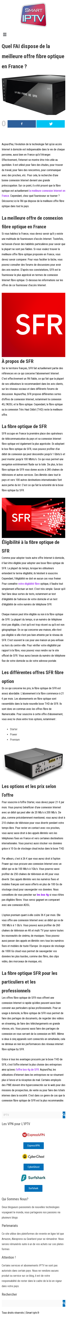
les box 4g (43, 894)
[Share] (22, 124)
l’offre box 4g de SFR (27, 1069)
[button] (33, 34)
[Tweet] (50, 124)
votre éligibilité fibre (29, 583)
